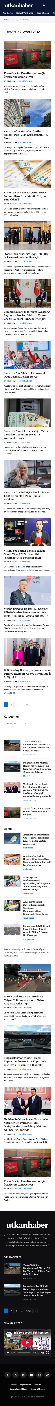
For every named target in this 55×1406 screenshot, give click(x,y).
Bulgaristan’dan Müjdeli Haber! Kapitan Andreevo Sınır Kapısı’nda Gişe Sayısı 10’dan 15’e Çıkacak (37, 767)
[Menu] (50, 5)
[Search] (44, 5)
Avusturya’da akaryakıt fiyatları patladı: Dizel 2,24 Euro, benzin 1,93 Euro (26, 134)
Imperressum (25, 1385)
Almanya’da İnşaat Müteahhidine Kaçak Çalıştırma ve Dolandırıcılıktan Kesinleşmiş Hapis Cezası (35, 907)
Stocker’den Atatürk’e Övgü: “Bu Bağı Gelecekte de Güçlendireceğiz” (26, 255)
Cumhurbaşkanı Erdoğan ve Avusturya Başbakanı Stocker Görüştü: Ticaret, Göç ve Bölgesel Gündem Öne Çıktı (27, 315)
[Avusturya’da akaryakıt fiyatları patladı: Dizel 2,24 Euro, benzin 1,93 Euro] (27, 113)
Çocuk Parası (43, 13)
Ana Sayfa (8, 13)
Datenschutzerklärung (19, 1389)
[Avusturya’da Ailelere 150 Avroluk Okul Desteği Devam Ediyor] (27, 355)
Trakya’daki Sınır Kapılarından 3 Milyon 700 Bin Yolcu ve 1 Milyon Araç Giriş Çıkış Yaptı (37, 746)
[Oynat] (7, 1352)
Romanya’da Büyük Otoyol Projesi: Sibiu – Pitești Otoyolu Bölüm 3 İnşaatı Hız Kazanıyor (36, 931)
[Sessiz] (42, 1352)
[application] (27, 1342)
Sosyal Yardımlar (24, 13)
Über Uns (37, 1385)
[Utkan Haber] (19, 5)
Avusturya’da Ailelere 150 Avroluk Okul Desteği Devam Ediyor (25, 374)
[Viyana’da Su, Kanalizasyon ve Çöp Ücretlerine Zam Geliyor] (27, 55)
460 (27, 704)
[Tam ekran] (47, 1352)
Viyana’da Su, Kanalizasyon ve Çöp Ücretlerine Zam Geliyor (25, 75)
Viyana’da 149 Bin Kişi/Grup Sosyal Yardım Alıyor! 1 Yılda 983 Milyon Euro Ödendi (25, 196)
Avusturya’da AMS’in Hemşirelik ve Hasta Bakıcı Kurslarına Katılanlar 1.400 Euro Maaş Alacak (37, 860)
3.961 (28, 1311)
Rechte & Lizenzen (38, 1389)
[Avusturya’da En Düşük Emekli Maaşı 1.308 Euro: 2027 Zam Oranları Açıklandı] (27, 474)
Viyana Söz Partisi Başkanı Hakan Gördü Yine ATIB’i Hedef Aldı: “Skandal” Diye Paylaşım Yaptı (24, 554)
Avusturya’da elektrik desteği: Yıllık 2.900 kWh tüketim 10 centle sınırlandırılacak (26, 434)
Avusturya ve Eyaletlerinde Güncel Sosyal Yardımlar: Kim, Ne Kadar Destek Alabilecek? (37, 839)
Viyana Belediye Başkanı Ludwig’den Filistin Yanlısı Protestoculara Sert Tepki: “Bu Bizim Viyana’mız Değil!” (26, 612)
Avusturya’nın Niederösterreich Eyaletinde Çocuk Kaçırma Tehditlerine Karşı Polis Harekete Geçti (36, 883)
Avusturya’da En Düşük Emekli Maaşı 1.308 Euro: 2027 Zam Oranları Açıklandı (26, 496)
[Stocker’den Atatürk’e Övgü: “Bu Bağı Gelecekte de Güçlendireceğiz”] (27, 235)
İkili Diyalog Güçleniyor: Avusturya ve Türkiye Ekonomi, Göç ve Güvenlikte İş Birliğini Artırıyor (27, 673)
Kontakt (14, 1385)
